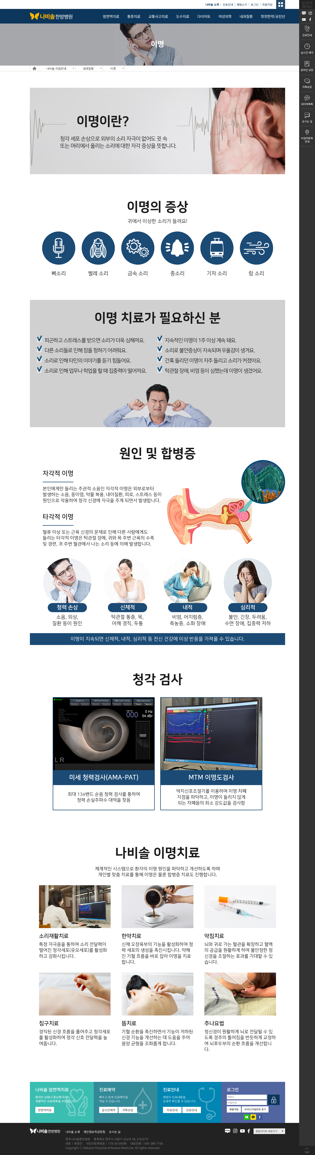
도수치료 (182, 16)
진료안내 (228, 4)
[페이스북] (259, 1117)
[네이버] (246, 1117)
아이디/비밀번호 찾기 (255, 1109)
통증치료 (133, 16)
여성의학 (225, 16)
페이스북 (249, 1130)
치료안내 (172, 1110)
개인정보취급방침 (94, 1131)
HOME (34, 68)
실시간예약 (108, 1110)
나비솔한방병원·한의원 (51, 16)
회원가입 (267, 4)
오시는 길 (115, 1131)
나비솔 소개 (72, 1131)
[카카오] (253, 1117)
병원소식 (242, 4)
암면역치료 (111, 16)
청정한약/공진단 (273, 16)
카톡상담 (127, 1110)
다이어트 (203, 16)
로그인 (254, 4)
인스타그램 (235, 1130)
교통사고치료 (158, 16)
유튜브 (242, 1130)
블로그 (227, 1130)
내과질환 (246, 16)
